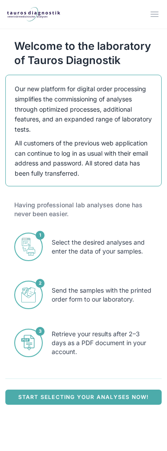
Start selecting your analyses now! (83, 397)
